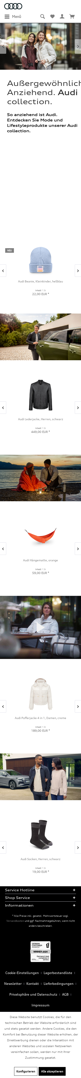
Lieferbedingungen (59, 984)
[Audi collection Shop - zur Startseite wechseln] (13, 6)
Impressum (40, 1005)
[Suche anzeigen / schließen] (42, 16)
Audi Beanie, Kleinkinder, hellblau (40, 281)
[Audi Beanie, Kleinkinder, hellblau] (40, 260)
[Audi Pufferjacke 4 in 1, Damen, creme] (40, 694)
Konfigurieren (25, 1071)
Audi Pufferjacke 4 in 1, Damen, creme (40, 718)
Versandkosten (15, 920)
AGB (65, 994)
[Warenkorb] (72, 16)
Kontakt (32, 984)
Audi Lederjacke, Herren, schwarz (40, 419)
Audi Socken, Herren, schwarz (40, 859)
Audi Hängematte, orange (40, 560)
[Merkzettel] (52, 16)
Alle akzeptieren (52, 1071)
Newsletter (13, 984)
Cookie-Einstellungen (22, 973)
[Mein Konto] (62, 16)
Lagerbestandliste (58, 973)
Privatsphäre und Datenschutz (33, 994)
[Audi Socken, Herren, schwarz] (40, 835)
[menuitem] (12, 16)
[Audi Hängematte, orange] (40, 536)
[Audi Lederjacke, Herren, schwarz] (40, 395)
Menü (16, 16)
